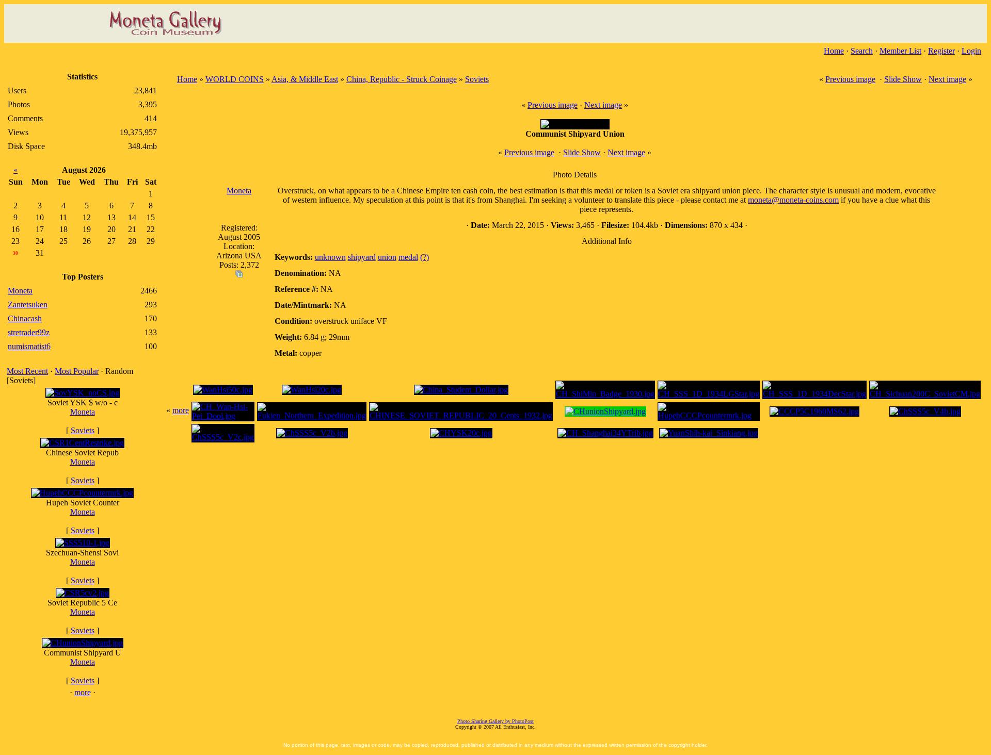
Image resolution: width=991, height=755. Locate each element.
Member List (900, 50)
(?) (424, 257)
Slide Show (903, 79)
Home (834, 50)
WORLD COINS (234, 79)
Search (862, 50)
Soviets (82, 430)
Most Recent (27, 371)
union (387, 257)
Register (941, 50)
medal (408, 257)
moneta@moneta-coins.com (793, 199)
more (82, 692)
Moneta (82, 411)
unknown (330, 257)
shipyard (362, 257)
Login (971, 50)
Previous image (850, 79)
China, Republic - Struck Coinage (401, 79)
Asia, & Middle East (304, 79)
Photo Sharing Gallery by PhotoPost (495, 721)
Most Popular (77, 371)
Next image (947, 79)
